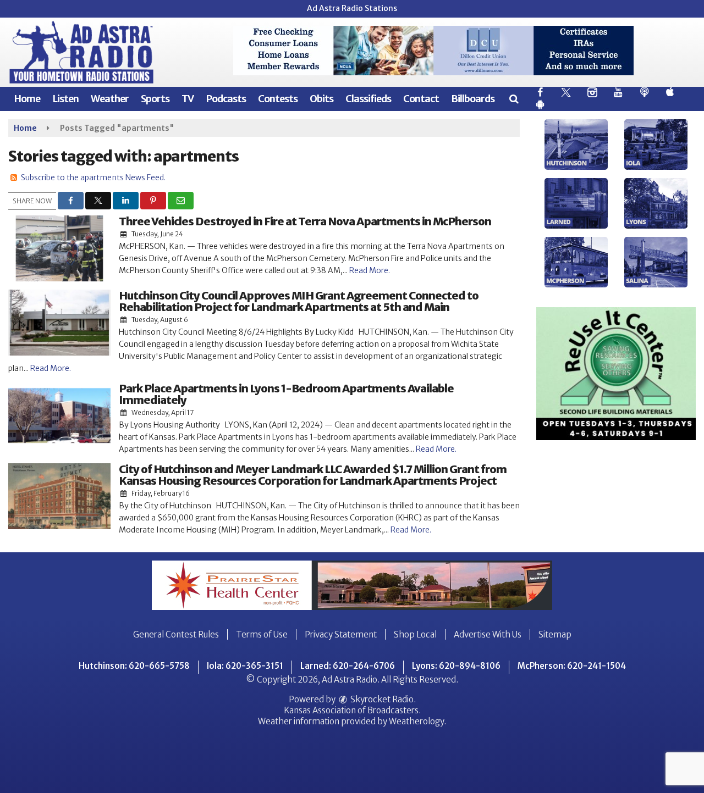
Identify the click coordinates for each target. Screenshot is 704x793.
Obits (321, 98)
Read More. (369, 270)
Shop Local (415, 634)
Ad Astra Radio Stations (352, 8)
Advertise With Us (487, 634)
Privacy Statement (341, 634)
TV (188, 98)
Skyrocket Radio (381, 699)
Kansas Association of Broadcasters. (352, 710)
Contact (421, 98)
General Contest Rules (176, 634)
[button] (513, 98)
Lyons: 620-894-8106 (456, 666)
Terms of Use (262, 634)
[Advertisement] (433, 50)
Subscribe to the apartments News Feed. (93, 177)
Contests (278, 98)
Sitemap (554, 634)
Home (27, 98)
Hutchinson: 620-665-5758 (134, 666)
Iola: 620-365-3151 (245, 666)
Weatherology (416, 721)
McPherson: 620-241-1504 (572, 666)
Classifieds (368, 98)
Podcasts (226, 98)
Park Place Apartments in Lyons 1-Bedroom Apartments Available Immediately (286, 394)
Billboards (472, 98)
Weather (110, 98)
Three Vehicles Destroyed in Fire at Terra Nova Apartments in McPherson (305, 221)
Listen (65, 98)
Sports (155, 98)
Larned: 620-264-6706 (347, 666)
